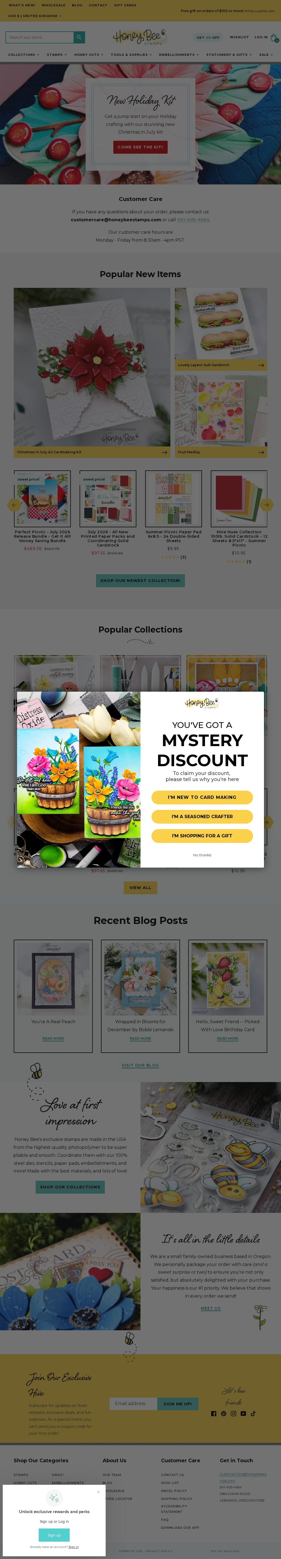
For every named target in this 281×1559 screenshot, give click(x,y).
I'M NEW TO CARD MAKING (202, 797)
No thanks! (202, 855)
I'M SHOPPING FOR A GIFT (202, 835)
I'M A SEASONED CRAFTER (202, 816)
